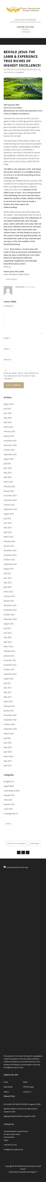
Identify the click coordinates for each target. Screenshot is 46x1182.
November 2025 (10, 445)
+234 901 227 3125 (10, 1145)
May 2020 (8, 747)
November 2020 (10, 720)
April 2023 (8, 587)
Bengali (7, 781)
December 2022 (10, 605)
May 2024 (8, 527)
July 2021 (7, 683)
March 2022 (8, 646)
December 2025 (10, 440)
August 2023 (9, 569)
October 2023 (9, 559)
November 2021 (10, 665)
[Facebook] (39, 41)
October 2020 (9, 724)
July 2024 (7, 518)
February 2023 (9, 596)
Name (7, 338)
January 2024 (9, 546)
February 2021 (9, 706)
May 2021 (8, 692)
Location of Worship (25, 19)
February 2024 (9, 541)
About (25, 1082)
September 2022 (10, 619)
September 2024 (10, 509)
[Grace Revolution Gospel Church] (23, 9)
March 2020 (8, 756)
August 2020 (9, 733)
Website (7, 359)
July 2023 (7, 573)
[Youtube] (27, 851)
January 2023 (9, 601)
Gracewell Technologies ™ (27, 1172)
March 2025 (8, 482)
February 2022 (9, 651)
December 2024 (10, 495)
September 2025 (10, 454)
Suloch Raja (20, 69)
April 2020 (8, 752)
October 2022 (9, 614)
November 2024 (10, 500)
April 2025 (8, 477)
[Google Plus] (23, 851)
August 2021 (9, 678)
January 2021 (9, 710)
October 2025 (9, 450)
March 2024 (8, 537)
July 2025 (7, 463)
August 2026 (9, 404)
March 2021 (8, 701)
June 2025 (8, 468)
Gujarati (7, 795)
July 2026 (7, 408)
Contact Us (27, 1092)
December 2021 (10, 660)
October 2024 (9, 505)
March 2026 (8, 427)
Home (6, 1082)
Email (7, 349)
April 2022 (8, 642)
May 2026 (8, 418)
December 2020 (10, 715)
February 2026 (9, 431)
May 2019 (8, 761)
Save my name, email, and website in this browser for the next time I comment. (21, 376)
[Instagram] (42, 41)
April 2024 (8, 532)
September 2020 (10, 729)
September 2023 (10, 564)
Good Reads (11, 279)
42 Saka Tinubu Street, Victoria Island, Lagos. (25, 22)
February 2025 (9, 486)
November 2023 (10, 555)
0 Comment (18, 72)
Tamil (6, 809)
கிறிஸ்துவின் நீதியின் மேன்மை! (14, 1116)
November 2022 (10, 610)
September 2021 (10, 674)
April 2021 (8, 697)
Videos (6, 1092)
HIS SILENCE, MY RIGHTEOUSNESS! (16, 1104)
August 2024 (9, 514)
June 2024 (8, 523)
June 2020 (8, 743)
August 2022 (9, 624)
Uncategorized (9, 813)
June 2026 (8, 413)
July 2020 (7, 738)
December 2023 (10, 550)
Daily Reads (8, 1087)
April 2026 (8, 422)
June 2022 (8, 633)
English (6, 786)
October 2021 (9, 669)
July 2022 (7, 628)
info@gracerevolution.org (13, 1149)
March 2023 (8, 591)
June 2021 (8, 688)
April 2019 (8, 765)
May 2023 (8, 582)
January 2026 (9, 436)
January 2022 (9, 656)
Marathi (7, 804)
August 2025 (9, 459)
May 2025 (8, 472)
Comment (9, 306)
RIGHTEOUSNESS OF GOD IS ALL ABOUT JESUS (20, 1109)
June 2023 (8, 578)
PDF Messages (28, 1087)
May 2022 (8, 637)
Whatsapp (26, 31)
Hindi (6, 800)
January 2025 (9, 491)
